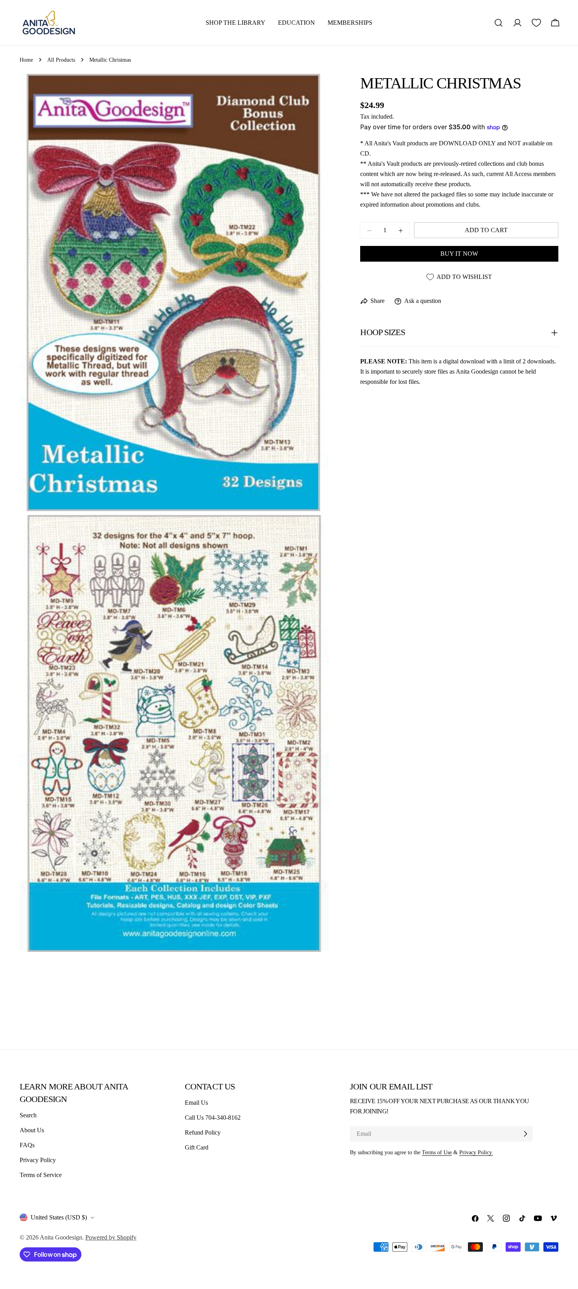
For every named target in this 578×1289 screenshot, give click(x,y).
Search (28, 1115)
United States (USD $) (59, 1217)
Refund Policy (203, 1132)
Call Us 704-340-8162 (213, 1117)
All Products (61, 60)
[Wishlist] (536, 22)
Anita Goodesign (61, 1237)
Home (26, 60)
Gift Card (196, 1147)
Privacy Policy (38, 1160)
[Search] (498, 23)
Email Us (196, 1102)
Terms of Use (437, 1152)
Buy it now (459, 254)
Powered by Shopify (110, 1237)
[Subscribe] (525, 1133)
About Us (32, 1130)
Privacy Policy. (476, 1152)
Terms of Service (41, 1175)
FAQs (27, 1145)
